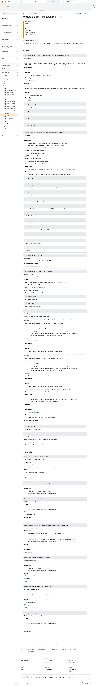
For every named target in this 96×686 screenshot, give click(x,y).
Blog (79, 1)
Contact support (72, 660)
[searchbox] (9, 13)
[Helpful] (83, 13)
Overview (4, 9)
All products (71, 677)
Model (26, 477)
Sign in (92, 1)
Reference (41, 9)
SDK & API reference (25, 662)
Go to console (85, 1)
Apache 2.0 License (25, 649)
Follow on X (46, 665)
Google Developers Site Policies (44, 649)
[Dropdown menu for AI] (23, 9)
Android (38, 677)
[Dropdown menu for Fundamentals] (17, 9)
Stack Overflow (71, 662)
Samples (49, 9)
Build (15, 1)
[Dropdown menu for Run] (24, 1)
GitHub (22, 669)
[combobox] (54, 1)
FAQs (69, 671)
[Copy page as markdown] (60, 17)
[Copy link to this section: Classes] (32, 51)
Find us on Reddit (48, 662)
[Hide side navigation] (17, 683)
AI (20, 9)
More (36, 1)
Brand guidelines (72, 669)
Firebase (25, 13)
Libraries (22, 667)
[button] (8, 22)
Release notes (71, 667)
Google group (71, 665)
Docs (29, 1)
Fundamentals (12, 9)
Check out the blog (48, 660)
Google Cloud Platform (61, 677)
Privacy (26, 683)
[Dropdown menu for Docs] (32, 1)
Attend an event (48, 669)
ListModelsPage (31, 80)
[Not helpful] (85, 13)
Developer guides (24, 660)
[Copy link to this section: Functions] (35, 452)
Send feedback (81, 17)
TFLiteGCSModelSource (33, 346)
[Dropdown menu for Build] (18, 1)
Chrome (45, 677)
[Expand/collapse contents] (32, 21)
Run (22, 1)
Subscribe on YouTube (49, 667)
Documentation (7, 6)
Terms (22, 683)
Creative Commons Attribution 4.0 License (61, 648)
